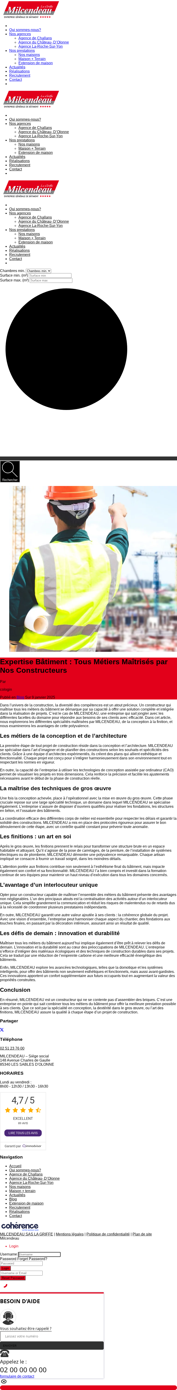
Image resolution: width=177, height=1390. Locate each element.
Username (8, 1254)
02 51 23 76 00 (12, 1048)
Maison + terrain (22, 1191)
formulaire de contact (17, 1376)
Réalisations (19, 71)
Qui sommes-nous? (25, 30)
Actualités (17, 67)
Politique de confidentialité (108, 1234)
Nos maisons (29, 55)
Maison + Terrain (32, 59)
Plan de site (142, 1234)
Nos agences (20, 34)
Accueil (15, 1166)
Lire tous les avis (23, 1133)
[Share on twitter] (2, 1030)
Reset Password (13, 1278)
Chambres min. (13, 271)
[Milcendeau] (30, 18)
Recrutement (19, 75)
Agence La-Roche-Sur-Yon (40, 46)
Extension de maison (35, 63)
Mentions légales (70, 1234)
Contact (15, 80)
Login (5, 1268)
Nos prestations (22, 51)
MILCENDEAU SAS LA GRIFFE (26, 1234)
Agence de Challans (35, 38)
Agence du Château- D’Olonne (43, 42)
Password (8, 1259)
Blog (20, 697)
